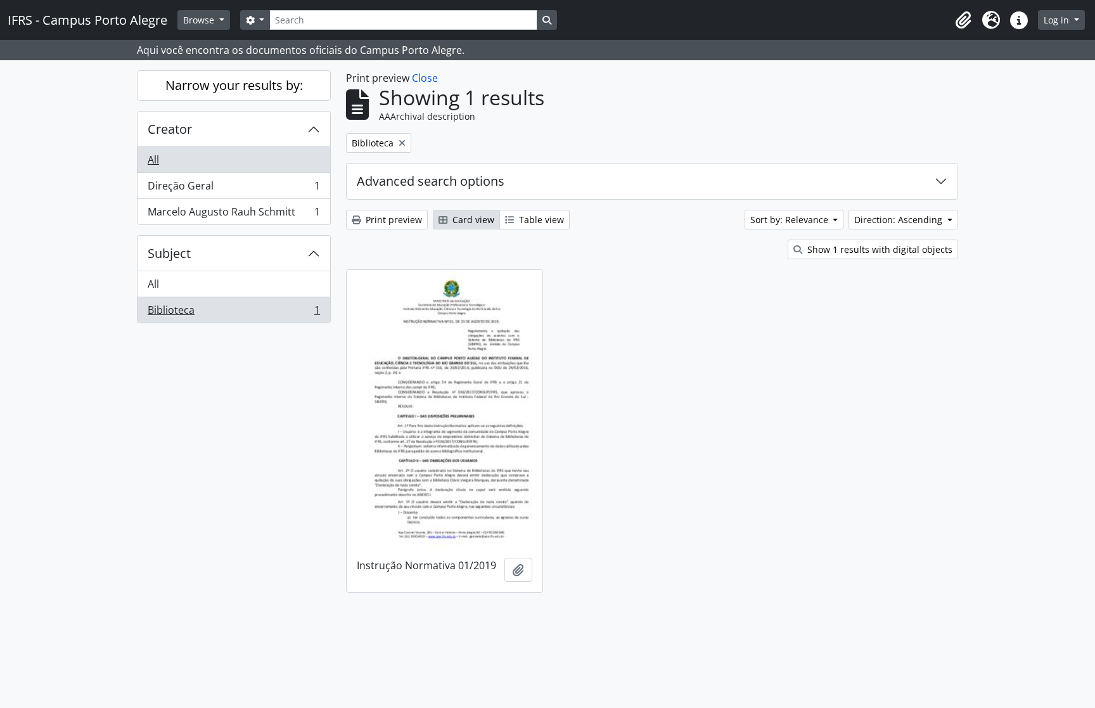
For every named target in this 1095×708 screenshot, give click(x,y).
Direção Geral (233, 189)
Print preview (392, 220)
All (153, 160)
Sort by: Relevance (790, 220)
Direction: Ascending (899, 220)
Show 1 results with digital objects (878, 249)
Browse (200, 20)
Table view (540, 220)
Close (425, 78)
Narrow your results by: (234, 85)
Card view (472, 220)
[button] (963, 20)
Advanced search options (430, 181)
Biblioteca (233, 313)
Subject (169, 253)
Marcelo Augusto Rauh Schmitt (233, 214)
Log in (1058, 20)
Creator (170, 129)
